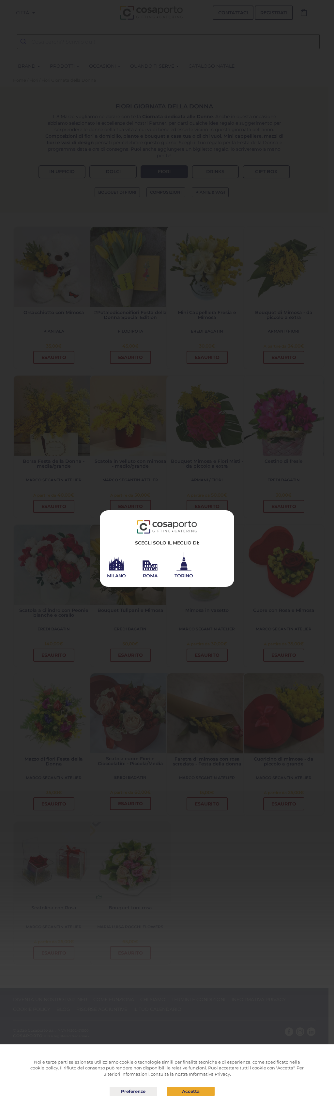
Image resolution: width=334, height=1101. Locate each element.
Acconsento (191, 1091)
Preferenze (133, 1091)
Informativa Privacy (209, 1074)
